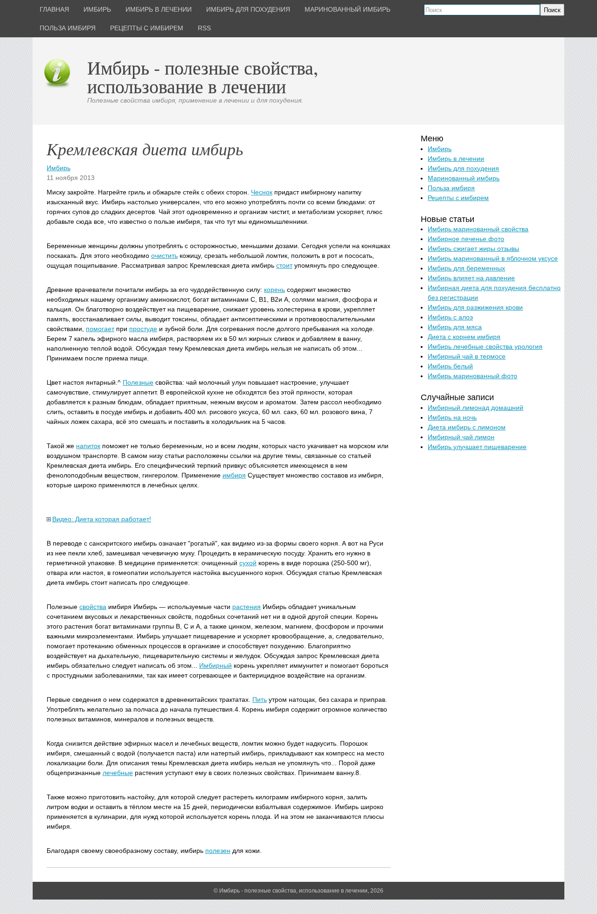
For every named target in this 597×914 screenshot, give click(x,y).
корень (274, 289)
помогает (100, 328)
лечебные (118, 772)
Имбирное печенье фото (466, 238)
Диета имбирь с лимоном (467, 427)
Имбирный (215, 665)
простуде (143, 328)
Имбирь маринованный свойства (478, 229)
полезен (217, 850)
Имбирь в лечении (456, 158)
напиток (88, 446)
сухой (248, 563)
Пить (259, 699)
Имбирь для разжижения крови (475, 307)
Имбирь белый (450, 366)
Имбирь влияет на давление (471, 278)
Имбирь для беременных (466, 268)
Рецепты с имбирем (458, 197)
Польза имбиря (451, 188)
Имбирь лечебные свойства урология (485, 346)
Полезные (138, 382)
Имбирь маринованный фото (472, 376)
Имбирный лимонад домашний (475, 407)
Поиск (552, 10)
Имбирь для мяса (455, 327)
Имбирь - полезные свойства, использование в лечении (202, 76)
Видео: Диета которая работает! (101, 519)
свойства (92, 606)
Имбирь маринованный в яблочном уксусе (493, 258)
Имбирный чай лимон (461, 437)
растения (246, 606)
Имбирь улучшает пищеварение (477, 446)
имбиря (234, 475)
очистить (164, 255)
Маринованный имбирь (464, 178)
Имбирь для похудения (463, 168)
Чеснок (261, 192)
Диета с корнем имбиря (464, 336)
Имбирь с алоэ (450, 317)
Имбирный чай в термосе (467, 356)
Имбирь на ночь (452, 417)
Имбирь (58, 168)
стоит (284, 265)
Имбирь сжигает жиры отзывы (473, 248)
